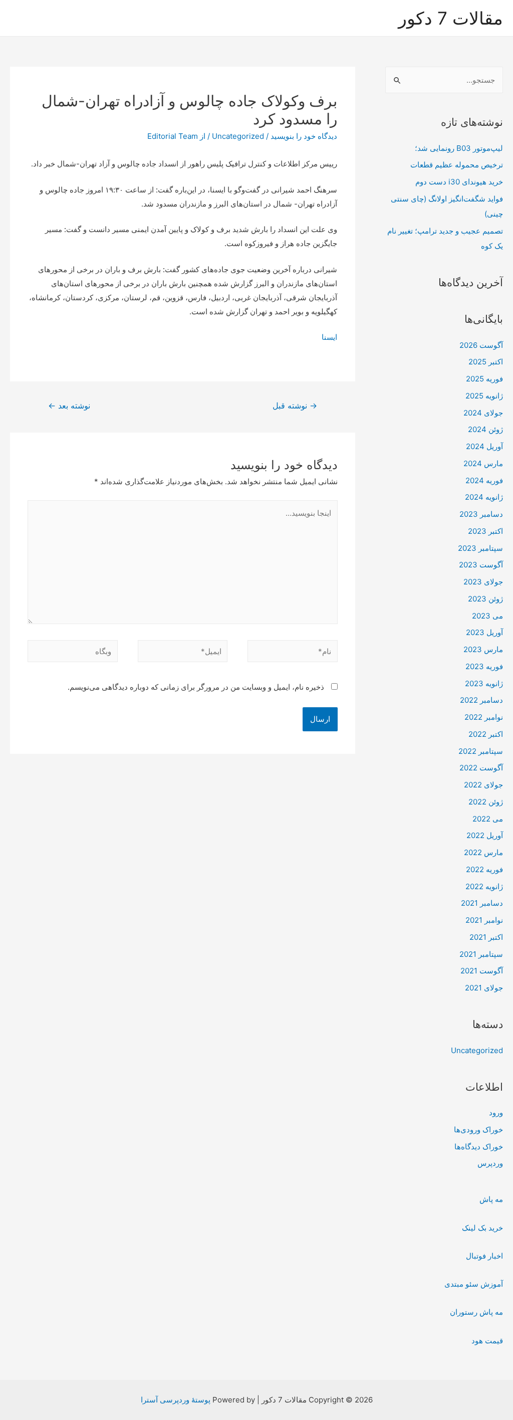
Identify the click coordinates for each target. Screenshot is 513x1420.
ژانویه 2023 (484, 683)
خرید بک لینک (482, 1228)
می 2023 (487, 616)
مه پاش (491, 1199)
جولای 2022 (483, 784)
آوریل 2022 (484, 835)
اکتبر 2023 (485, 531)
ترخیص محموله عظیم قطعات (456, 164)
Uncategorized (477, 1050)
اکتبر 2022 (485, 734)
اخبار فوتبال (484, 1256)
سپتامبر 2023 (480, 548)
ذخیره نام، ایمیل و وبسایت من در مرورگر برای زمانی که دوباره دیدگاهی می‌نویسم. (196, 687)
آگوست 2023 (481, 564)
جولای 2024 (483, 413)
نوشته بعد (69, 406)
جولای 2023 (483, 581)
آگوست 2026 (481, 345)
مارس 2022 (483, 852)
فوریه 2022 (484, 869)
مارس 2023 (483, 649)
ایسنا (329, 337)
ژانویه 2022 (484, 886)
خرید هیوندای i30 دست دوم (459, 181)
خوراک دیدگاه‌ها (478, 1146)
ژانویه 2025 (484, 395)
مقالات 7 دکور (450, 18)
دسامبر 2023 (481, 514)
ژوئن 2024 (485, 429)
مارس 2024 (483, 463)
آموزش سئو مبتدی (473, 1284)
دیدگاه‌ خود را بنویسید (304, 136)
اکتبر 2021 (486, 937)
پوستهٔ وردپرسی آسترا (175, 1399)
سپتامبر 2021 (481, 954)
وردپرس (490, 1163)
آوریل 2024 (484, 446)
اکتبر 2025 (485, 361)
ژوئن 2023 (485, 598)
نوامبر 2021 (484, 920)
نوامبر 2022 (483, 717)
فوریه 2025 (484, 378)
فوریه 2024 (484, 480)
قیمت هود (487, 1340)
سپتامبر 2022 (480, 751)
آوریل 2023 (484, 632)
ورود (496, 1112)
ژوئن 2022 (485, 801)
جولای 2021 (484, 987)
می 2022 (487, 819)
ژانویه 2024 (484, 497)
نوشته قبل (295, 406)
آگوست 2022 (481, 767)
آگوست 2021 (481, 970)
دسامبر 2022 (481, 700)
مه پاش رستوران (476, 1312)
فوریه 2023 (484, 666)
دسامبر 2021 (482, 903)
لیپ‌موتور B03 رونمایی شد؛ (459, 148)
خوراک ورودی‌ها (478, 1129)
